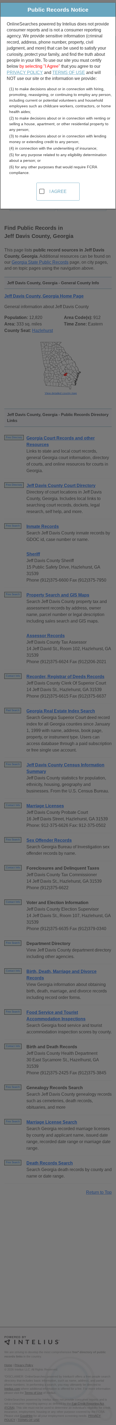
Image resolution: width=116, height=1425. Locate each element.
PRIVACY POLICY (25, 72)
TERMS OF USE (68, 72)
